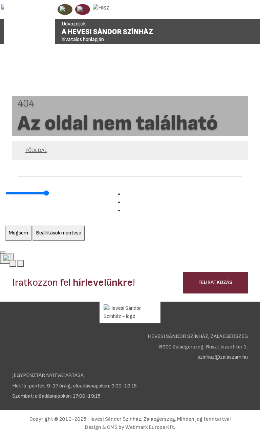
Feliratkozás (215, 282)
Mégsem (18, 233)
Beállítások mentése (58, 233)
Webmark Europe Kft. (150, 427)
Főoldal (36, 150)
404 (26, 103)
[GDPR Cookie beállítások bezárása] (2, 252)
